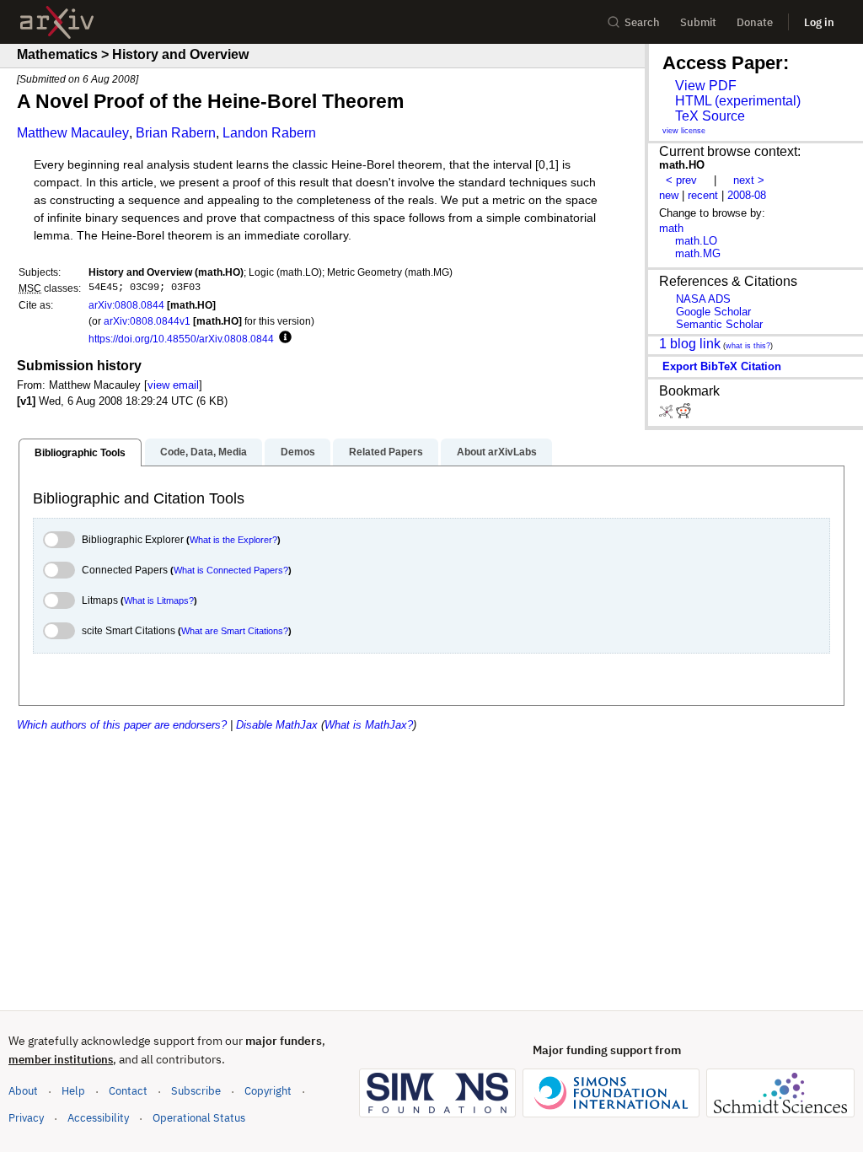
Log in (819, 22)
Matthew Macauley (73, 133)
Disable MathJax (277, 725)
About (23, 1091)
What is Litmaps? (159, 600)
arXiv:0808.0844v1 (147, 320)
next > (748, 180)
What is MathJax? (368, 725)
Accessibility (98, 1118)
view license (683, 131)
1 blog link (690, 343)
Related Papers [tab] (386, 452)
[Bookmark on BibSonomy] (667, 414)
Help (73, 1091)
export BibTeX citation (721, 366)
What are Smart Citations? (234, 631)
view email (173, 385)
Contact (128, 1091)
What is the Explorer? (233, 540)
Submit (698, 22)
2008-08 (746, 195)
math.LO (696, 240)
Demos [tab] (298, 452)
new (668, 195)
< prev (681, 180)
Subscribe (196, 1091)
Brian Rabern (176, 133)
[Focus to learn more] (283, 338)
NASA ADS (703, 299)
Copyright (268, 1091)
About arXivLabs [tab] (497, 452)
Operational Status (199, 1117)
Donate (755, 22)
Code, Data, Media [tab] (203, 452)
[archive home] (57, 22)
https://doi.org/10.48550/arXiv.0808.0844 (181, 338)
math (671, 228)
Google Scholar (713, 311)
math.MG (698, 253)
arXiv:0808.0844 (126, 304)
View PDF (706, 85)
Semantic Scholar (719, 324)
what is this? (748, 346)
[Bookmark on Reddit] (683, 414)
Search (642, 22)
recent (703, 195)
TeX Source (710, 116)
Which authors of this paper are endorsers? (122, 725)
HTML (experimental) (738, 101)
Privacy (26, 1118)
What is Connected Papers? (231, 570)
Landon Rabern (269, 133)
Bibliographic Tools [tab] (80, 453)
